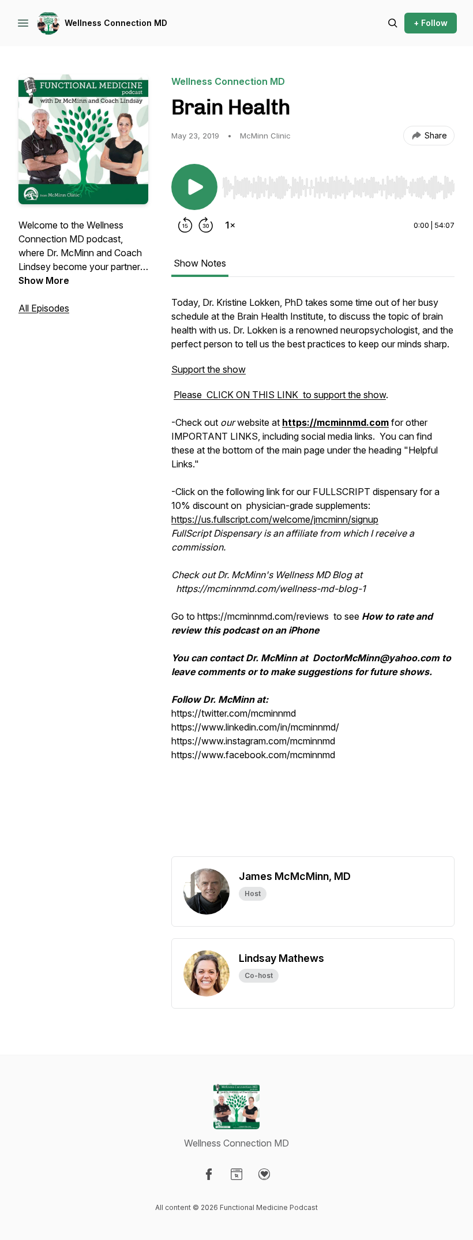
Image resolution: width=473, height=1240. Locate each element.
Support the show (208, 369)
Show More (43, 280)
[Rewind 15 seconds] (185, 225)
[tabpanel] (313, 575)
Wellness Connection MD (116, 23)
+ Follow (431, 23)
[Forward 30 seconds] (206, 225)
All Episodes (43, 308)
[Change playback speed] (230, 225)
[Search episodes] (392, 23)
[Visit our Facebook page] (209, 1174)
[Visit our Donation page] (264, 1174)
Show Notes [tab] (200, 263)
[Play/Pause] (194, 187)
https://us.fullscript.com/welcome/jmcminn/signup (274, 519)
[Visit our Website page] (236, 1174)
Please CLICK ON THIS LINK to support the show (280, 394)
